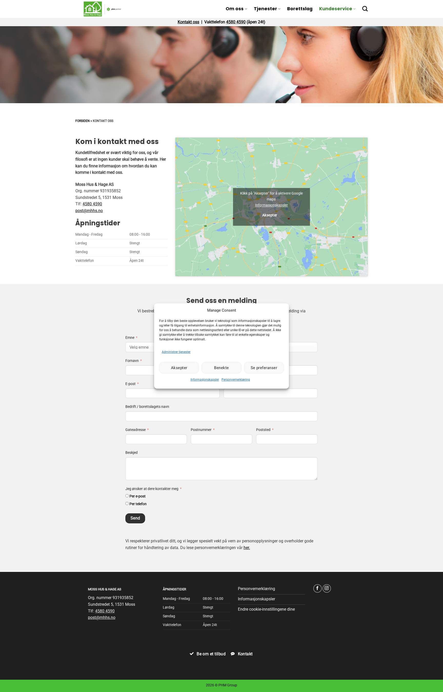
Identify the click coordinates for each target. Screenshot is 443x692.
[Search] (365, 8)
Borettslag (300, 9)
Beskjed (131, 452)
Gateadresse (135, 430)
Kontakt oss (188, 22)
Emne (129, 337)
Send (135, 518)
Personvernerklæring (236, 379)
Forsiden (82, 121)
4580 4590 (236, 22)
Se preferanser (264, 368)
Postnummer (201, 430)
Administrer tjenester (176, 352)
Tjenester (265, 9)
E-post (130, 384)
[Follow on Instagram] (327, 588)
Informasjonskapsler (204, 379)
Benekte (221, 368)
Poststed (263, 430)
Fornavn (132, 361)
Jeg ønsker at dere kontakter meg (151, 489)
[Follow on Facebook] (317, 588)
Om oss (235, 9)
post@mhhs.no (89, 210)
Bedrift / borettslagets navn (147, 407)
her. (247, 547)
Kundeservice (335, 9)
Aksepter (179, 368)
